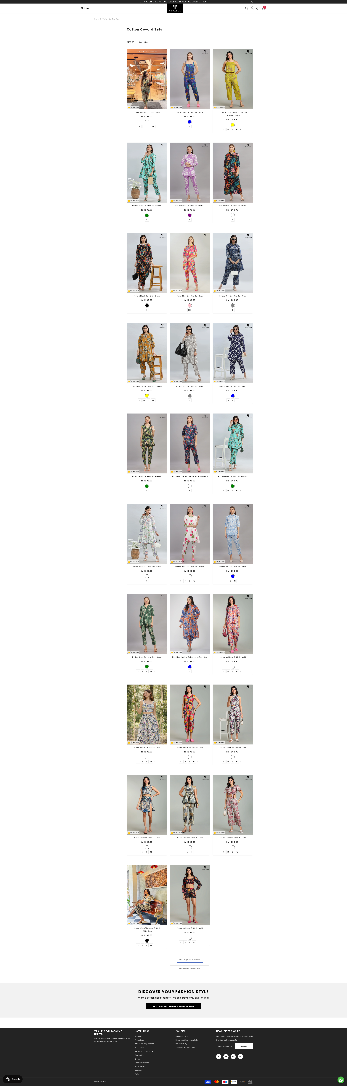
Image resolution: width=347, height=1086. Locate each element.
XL (148, 126)
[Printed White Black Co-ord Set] (147, 895)
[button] (145, 42)
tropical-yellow (233, 125)
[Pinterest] (233, 1056)
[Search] (247, 8)
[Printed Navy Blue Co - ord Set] (190, 443)
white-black (147, 941)
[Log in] (252, 8)
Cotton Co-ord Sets (110, 19)
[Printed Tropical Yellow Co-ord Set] (233, 79)
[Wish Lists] (257, 8)
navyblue (190, 486)
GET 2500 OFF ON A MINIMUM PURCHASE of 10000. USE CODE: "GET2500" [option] (173, 1)
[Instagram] (226, 1056)
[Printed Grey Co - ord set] (190, 353)
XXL (153, 126)
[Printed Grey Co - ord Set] (233, 263)
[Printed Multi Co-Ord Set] (147, 79)
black (147, 305)
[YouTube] (240, 1056)
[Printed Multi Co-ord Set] (233, 624)
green (147, 215)
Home (96, 19)
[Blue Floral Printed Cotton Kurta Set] (190, 624)
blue (190, 122)
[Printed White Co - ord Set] (147, 534)
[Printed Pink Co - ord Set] (190, 263)
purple (190, 215)
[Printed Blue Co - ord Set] (190, 79)
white (147, 576)
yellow (147, 396)
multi (147, 122)
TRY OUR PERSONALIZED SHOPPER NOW (173, 1006)
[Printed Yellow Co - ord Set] (147, 353)
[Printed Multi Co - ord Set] (233, 173)
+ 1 (241, 129)
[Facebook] (218, 1056)
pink (190, 305)
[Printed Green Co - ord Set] (147, 173)
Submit (244, 1046)
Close (251, 2)
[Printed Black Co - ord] (147, 263)
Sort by (130, 42)
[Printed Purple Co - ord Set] (190, 173)
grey (233, 305)
